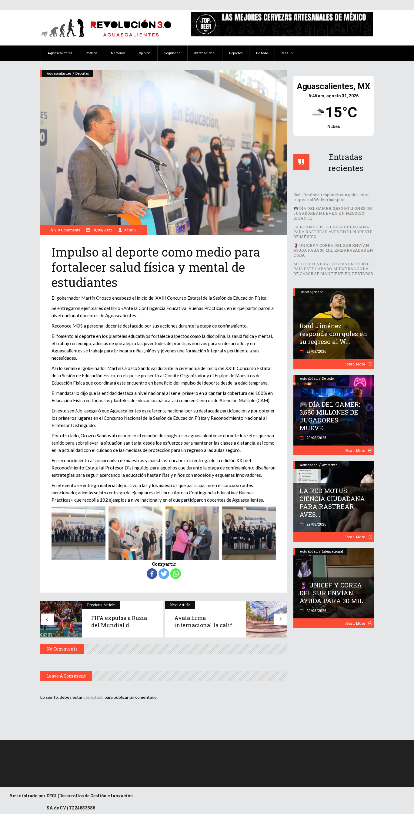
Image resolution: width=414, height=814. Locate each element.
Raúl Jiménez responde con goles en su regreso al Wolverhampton (331, 197)
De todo (328, 378)
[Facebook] (152, 573)
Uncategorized (311, 292)
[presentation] (44, 533)
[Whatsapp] (175, 573)
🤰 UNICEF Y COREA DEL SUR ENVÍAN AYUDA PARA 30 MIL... (333, 593)
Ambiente (329, 464)
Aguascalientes (59, 73)
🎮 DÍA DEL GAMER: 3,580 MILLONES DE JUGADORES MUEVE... (329, 416)
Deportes (82, 73)
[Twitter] (164, 573)
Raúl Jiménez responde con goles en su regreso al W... (333, 333)
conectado (93, 697)
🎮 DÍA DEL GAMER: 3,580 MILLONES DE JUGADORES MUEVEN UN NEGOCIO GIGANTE (332, 213)
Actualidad (309, 378)
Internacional (332, 551)
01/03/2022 (102, 229)
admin (130, 229)
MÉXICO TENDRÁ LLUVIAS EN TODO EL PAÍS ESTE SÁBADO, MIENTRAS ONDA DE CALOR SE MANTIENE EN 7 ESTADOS (333, 268)
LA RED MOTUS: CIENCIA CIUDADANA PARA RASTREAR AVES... (332, 502)
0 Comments (69, 229)
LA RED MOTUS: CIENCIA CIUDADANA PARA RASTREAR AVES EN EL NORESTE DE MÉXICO (332, 231)
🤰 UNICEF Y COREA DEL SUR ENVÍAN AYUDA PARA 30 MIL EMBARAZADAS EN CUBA (333, 250)
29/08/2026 (315, 351)
